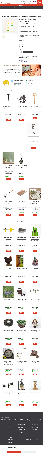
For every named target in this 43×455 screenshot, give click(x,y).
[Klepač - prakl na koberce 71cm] (35, 104)
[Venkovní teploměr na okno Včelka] (8, 236)
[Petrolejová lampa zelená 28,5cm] (21, 164)
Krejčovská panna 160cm (33, 136)
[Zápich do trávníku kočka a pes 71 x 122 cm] (8, 390)
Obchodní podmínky (35, 427)
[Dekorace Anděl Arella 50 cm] (35, 390)
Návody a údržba (21, 424)
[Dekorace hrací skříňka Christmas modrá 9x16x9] (35, 266)
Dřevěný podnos (21, 201)
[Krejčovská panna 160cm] (33, 134)
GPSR (21, 432)
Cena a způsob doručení (21, 429)
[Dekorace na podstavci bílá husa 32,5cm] (8, 164)
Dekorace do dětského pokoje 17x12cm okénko (31, 16)
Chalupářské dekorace (15, 16)
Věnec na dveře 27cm (8, 330)
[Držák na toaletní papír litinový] (21, 104)
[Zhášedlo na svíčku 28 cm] (8, 200)
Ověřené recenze (35, 424)
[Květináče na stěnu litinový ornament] (21, 328)
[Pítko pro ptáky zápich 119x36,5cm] (21, 359)
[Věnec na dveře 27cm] (8, 328)
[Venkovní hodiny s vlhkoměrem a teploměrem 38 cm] (8, 359)
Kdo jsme (21, 431)
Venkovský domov (5, 16)
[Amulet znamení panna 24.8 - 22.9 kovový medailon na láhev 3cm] (35, 236)
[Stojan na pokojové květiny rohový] (21, 390)
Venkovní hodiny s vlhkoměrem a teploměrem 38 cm (8, 362)
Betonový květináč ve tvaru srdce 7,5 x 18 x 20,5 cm (21, 239)
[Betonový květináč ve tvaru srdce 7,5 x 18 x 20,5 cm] (21, 236)
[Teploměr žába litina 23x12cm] (35, 359)
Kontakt (24, 1)
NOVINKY (8, 424)
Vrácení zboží (21, 427)
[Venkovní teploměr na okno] (21, 266)
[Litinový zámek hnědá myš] (21, 297)
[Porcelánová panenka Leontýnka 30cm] (35, 328)
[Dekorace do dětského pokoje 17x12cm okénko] (10, 33)
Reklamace (21, 426)
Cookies (35, 431)
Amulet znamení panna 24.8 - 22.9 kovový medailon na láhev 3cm (35, 239)
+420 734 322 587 (28, 3)
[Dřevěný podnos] (21, 200)
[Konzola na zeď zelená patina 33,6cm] (35, 297)
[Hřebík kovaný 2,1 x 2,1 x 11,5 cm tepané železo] (8, 104)
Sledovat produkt (28, 52)
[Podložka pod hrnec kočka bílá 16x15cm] (35, 200)
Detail (8, 119)
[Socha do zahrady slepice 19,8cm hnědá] (8, 266)
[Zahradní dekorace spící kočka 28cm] (8, 297)
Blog (8, 426)
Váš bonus (30, 1)
